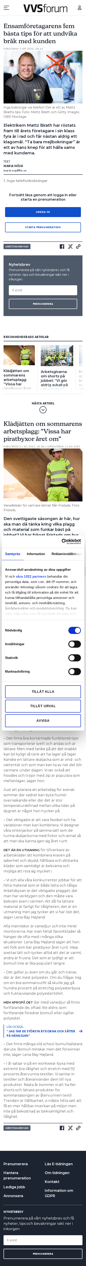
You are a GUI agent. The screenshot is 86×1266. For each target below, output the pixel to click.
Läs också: (41, 1031)
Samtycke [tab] (12, 554)
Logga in (79, 8)
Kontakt (52, 1182)
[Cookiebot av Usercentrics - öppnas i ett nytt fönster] (62, 541)
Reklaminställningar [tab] (67, 554)
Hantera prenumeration (17, 1175)
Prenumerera (16, 1164)
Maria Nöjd (13, 166)
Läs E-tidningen (59, 1164)
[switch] (74, 644)
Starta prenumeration (43, 227)
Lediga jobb (14, 1187)
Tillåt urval (43, 706)
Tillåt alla (43, 691)
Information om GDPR (59, 1193)
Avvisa (43, 720)
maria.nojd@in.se (15, 170)
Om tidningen (57, 1173)
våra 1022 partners (31, 576)
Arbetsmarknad (17, 246)
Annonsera (13, 1196)
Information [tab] (36, 554)
